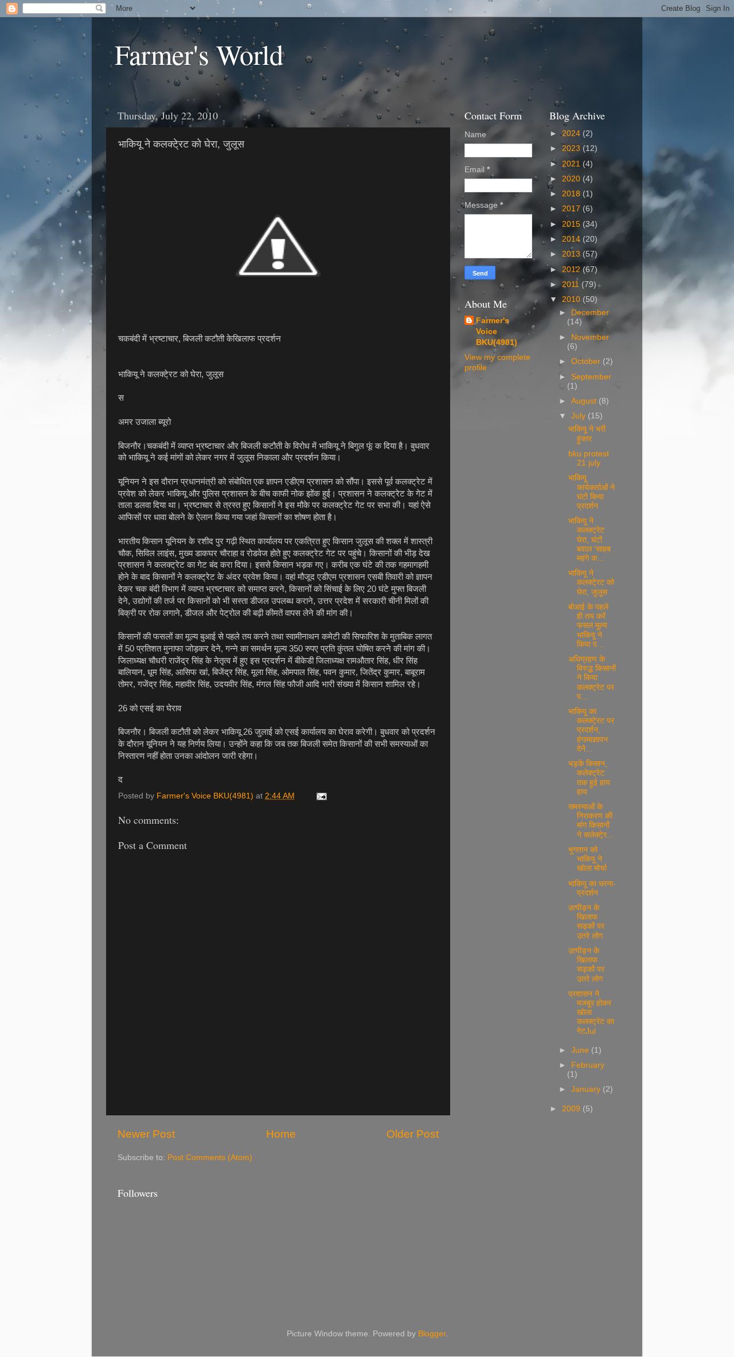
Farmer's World (199, 54)
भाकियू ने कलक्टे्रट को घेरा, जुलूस (591, 582)
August (585, 401)
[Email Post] (321, 796)
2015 (572, 224)
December (590, 312)
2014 (572, 239)
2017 (572, 208)
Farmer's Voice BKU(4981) (496, 331)
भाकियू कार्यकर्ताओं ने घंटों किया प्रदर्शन (591, 492)
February (587, 1065)
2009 (572, 1108)
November (590, 337)
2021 (572, 164)
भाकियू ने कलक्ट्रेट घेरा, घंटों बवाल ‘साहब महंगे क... (589, 540)
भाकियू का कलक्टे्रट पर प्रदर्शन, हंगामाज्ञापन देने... (591, 730)
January (587, 1089)
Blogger (432, 1333)
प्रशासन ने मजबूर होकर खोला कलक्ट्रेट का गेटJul (591, 1013)
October (587, 361)
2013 (572, 254)
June (581, 1050)
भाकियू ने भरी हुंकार (587, 434)
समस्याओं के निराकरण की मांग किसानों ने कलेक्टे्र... (591, 820)
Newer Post (146, 1134)
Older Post (412, 1134)
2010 (572, 299)
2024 (572, 133)
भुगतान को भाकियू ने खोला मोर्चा (587, 859)
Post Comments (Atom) (209, 1157)
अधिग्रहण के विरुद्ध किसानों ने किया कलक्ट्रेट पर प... (592, 678)
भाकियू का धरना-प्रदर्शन (592, 888)
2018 (572, 193)
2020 (572, 179)
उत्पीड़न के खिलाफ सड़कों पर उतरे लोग (586, 922)
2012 (572, 269)
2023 (572, 148)
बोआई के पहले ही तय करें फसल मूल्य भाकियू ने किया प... (588, 626)
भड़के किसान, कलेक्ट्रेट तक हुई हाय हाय (589, 777)
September (591, 377)
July (579, 416)
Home (281, 1134)
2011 (571, 284)
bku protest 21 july (588, 458)
